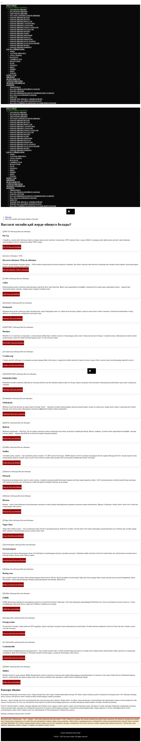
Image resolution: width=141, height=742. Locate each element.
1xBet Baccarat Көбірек (11, 294)
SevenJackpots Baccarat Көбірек (14, 560)
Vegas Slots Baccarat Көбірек (13, 536)
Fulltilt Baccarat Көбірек (11, 609)
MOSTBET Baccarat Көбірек (13, 343)
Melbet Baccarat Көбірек (11, 682)
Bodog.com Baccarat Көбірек (13, 585)
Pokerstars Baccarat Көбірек (13, 390)
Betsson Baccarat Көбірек (12, 511)
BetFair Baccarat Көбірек (12, 438)
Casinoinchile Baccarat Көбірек (14, 658)
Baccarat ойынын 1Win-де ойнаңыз (16, 270)
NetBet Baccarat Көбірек (11, 463)
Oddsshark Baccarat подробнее (14, 414)
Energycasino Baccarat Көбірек (14, 633)
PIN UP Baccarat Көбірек (12, 247)
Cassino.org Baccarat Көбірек (13, 365)
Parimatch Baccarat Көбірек (12, 318)
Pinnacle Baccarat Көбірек (12, 487)
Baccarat (8, 217)
